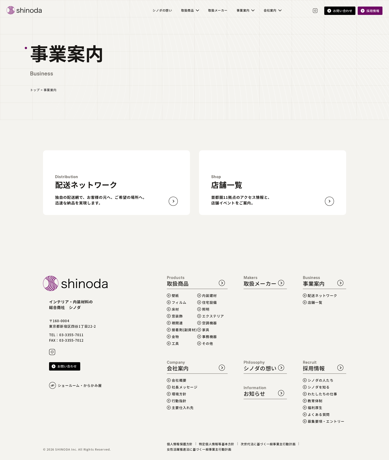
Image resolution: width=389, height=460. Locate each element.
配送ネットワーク (322, 295)
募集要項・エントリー (326, 421)
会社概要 (179, 380)
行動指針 (179, 401)
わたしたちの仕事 (322, 394)
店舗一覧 (315, 302)
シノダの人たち (321, 380)
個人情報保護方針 (180, 444)
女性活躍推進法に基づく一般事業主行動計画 (199, 449)
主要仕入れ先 (183, 407)
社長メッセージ (185, 387)
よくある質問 (319, 414)
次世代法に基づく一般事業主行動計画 (268, 444)
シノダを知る (319, 387)
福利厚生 (315, 407)
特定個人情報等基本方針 (216, 444)
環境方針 (179, 394)
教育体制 (315, 401)
